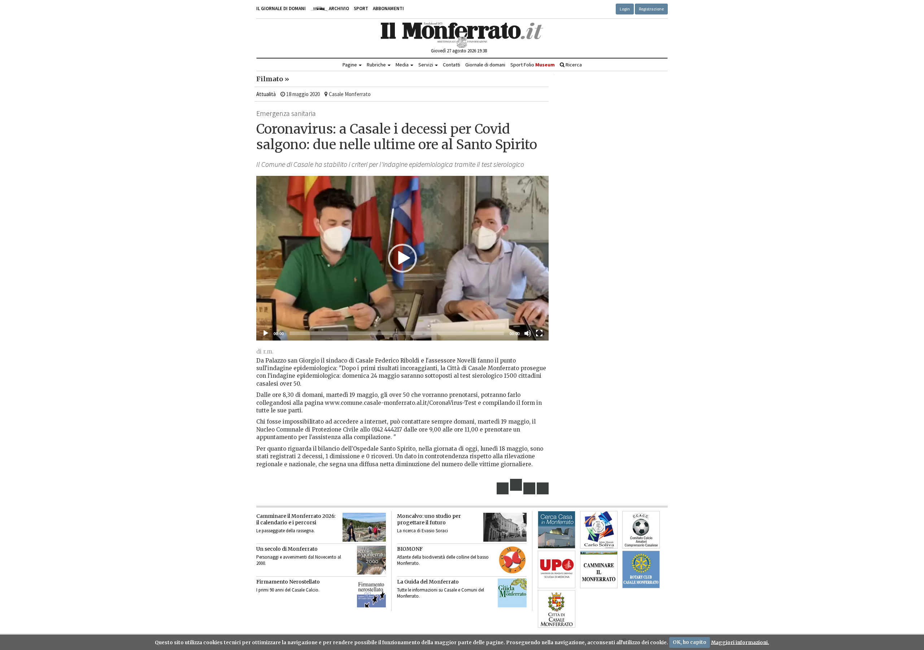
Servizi (426, 64)
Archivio (338, 8)
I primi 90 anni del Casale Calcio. (287, 590)
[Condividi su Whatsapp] (542, 488)
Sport (361, 8)
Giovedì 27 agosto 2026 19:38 (459, 51)
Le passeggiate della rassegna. (285, 531)
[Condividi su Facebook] (502, 488)
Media (403, 64)
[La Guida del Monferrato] (512, 592)
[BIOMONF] (512, 560)
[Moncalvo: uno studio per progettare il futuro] (505, 527)
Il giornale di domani (281, 8)
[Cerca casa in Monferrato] (556, 530)
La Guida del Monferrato (428, 581)
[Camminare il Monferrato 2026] (364, 527)
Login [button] (625, 9)
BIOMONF (410, 549)
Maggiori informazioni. (740, 642)
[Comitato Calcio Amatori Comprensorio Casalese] (641, 530)
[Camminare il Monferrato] (599, 569)
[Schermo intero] (539, 333)
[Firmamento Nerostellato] (371, 592)
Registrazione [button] (651, 9)
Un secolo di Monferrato (287, 549)
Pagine (350, 64)
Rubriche (377, 64)
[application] (402, 258)
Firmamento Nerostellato (288, 581)
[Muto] (527, 333)
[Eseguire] (265, 333)
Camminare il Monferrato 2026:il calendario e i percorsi (295, 519)
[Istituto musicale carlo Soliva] (599, 530)
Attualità (266, 94)
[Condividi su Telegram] (529, 488)
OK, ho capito (689, 642)
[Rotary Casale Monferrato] (641, 569)
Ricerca (573, 64)
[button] (402, 258)
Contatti (451, 64)
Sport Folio (532, 64)
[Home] (462, 35)
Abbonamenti (388, 8)
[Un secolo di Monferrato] (371, 560)
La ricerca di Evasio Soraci (422, 531)
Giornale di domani (485, 64)
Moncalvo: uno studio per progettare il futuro (429, 519)
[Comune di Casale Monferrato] (556, 609)
